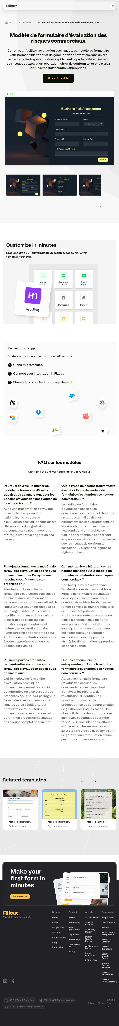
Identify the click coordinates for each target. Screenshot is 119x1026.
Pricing (55, 923)
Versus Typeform (107, 948)
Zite (71, 952)
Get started (18, 897)
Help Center (108, 918)
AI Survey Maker (90, 931)
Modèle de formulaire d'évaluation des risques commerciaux (68, 23)
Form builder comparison (108, 934)
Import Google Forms (89, 939)
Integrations (58, 928)
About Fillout (108, 923)
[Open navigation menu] (112, 6)
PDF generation (74, 929)
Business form (25, 23)
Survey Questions (90, 954)
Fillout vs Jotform (106, 941)
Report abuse (59, 938)
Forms (72, 918)
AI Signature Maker (91, 947)
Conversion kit (74, 946)
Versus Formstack (107, 974)
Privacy (92, 1003)
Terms (101, 1003)
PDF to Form (91, 961)
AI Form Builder (89, 924)
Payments (74, 935)
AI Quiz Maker (92, 918)
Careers (56, 933)
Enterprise (57, 948)
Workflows (74, 940)
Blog (54, 943)
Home (55, 918)
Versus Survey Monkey (106, 965)
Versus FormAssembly (109, 981)
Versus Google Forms (105, 956)
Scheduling (74, 923)
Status (105, 928)
